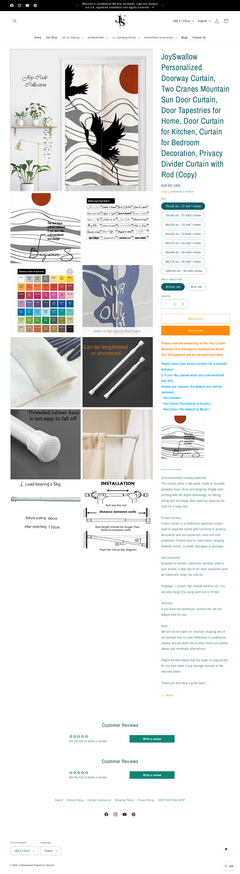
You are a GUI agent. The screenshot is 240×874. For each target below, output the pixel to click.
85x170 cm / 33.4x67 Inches (183, 243)
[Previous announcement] (77, 6)
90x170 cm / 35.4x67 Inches (183, 262)
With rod (196, 287)
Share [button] (169, 695)
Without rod (173, 287)
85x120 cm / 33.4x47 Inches (183, 225)
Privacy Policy (146, 800)
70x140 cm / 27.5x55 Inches (183, 215)
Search (59, 800)
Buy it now (195, 330)
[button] (14, 20)
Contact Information (99, 800)
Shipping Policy (124, 800)
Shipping (165, 191)
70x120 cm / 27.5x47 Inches (183, 206)
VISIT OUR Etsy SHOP (171, 800)
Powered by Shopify (44, 865)
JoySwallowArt (26, 865)
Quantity (165, 296)
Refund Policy (75, 800)
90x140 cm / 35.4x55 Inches (183, 252)
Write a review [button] (152, 739)
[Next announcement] (163, 6)
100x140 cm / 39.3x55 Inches (184, 271)
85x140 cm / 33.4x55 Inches (183, 234)
